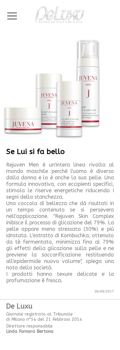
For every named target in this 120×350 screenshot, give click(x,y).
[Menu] (12, 16)
